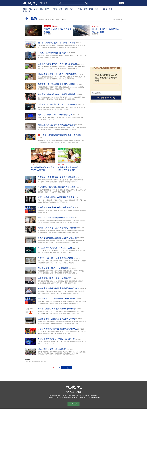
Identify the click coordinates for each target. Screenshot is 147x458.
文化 (96, 9)
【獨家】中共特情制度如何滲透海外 (53, 53)
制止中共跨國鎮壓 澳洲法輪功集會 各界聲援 (57, 43)
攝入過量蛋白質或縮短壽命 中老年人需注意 (42, 168)
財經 (85, 9)
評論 (60, 9)
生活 (105, 9)
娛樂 (91, 9)
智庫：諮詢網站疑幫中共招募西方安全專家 (56, 197)
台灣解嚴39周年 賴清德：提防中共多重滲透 (56, 177)
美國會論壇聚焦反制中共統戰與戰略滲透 (55, 115)
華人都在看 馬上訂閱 (106, 97)
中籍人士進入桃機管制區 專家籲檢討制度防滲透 (58, 288)
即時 (55, 9)
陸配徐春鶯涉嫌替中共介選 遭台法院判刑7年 (57, 74)
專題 (66, 9)
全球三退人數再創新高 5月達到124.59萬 (55, 248)
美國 (30, 9)
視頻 (72, 9)
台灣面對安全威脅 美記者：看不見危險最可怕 (57, 104)
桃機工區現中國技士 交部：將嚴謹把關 (54, 278)
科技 (80, 9)
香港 (36, 9)
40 (59, 368)
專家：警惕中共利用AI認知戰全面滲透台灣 (56, 339)
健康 (110, 9)
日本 (46, 19)
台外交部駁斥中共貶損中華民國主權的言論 (56, 207)
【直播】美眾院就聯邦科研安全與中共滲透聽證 (61, 135)
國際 (41, 9)
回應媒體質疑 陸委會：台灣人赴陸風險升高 (56, 125)
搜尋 (85, 3)
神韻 (49, 19)
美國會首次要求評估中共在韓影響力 (53, 268)
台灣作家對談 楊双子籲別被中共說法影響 (55, 258)
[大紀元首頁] (30, 3)
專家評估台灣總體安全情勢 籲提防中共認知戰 (57, 238)
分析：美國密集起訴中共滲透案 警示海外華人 (57, 329)
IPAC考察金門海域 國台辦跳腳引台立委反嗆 (57, 187)
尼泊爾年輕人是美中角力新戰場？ (52, 349)
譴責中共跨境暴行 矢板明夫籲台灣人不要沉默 (57, 228)
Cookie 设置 (73, 404)
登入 (121, 3)
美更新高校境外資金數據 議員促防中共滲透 (56, 84)
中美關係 (63, 19)
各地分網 (26, 11)
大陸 (25, 9)
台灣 (47, 9)
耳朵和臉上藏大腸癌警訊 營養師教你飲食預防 (68, 168)
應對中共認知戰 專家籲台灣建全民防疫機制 (56, 309)
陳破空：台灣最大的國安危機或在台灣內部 (56, 217)
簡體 (45, 3)
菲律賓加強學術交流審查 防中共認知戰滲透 (56, 94)
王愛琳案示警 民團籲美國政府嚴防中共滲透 (56, 319)
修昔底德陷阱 (56, 19)
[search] (72, 3)
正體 (41, 3)
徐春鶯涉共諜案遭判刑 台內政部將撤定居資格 (57, 64)
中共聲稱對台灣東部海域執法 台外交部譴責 (56, 298)
